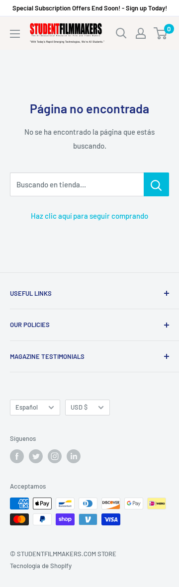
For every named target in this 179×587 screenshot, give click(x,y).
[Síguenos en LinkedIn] (74, 456)
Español (26, 407)
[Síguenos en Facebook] (17, 456)
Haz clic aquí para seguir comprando (89, 215)
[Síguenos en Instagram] (55, 456)
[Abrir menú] (15, 34)
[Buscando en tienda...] (156, 184)
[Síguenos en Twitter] (36, 456)
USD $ (79, 407)
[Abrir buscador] (121, 33)
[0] (161, 33)
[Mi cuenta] (141, 33)
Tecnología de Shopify (41, 566)
